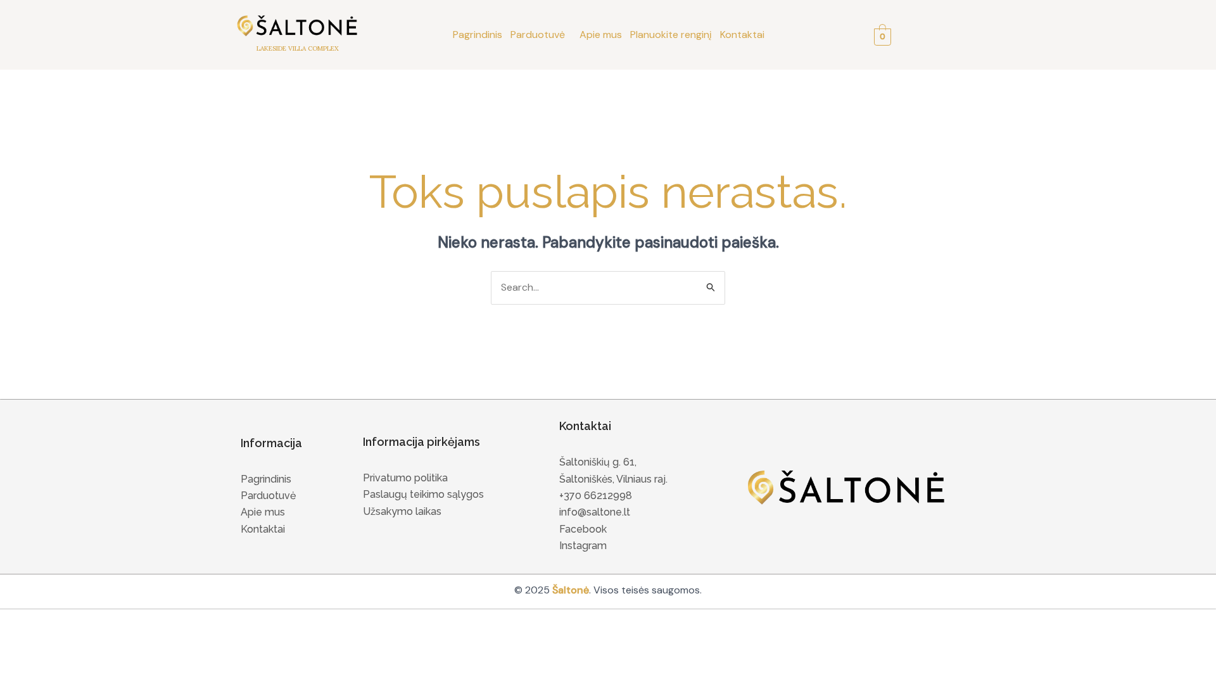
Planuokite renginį (671, 34)
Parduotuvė (537, 34)
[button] (540, 35)
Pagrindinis (477, 34)
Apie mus (601, 34)
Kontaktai (742, 34)
